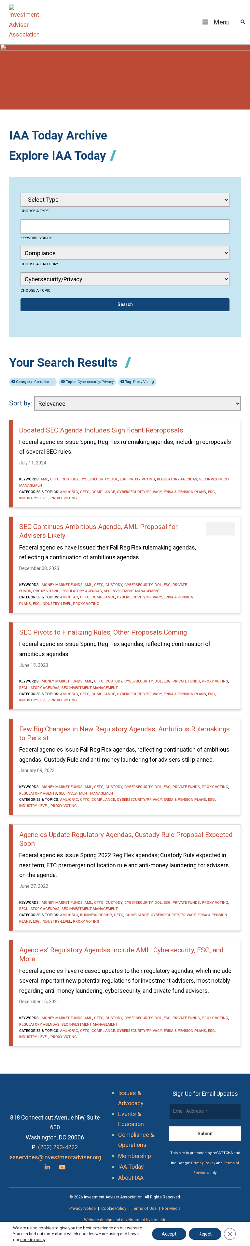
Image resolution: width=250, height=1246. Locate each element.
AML (44, 479)
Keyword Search (36, 238)
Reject (205, 1234)
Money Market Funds (62, 584)
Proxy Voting (139, 381)
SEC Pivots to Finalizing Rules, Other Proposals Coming (103, 632)
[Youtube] (62, 1167)
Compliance (35, 381)
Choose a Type (35, 211)
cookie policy (32, 1239)
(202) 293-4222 (58, 1147)
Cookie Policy (113, 1208)
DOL (114, 479)
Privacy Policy (203, 1163)
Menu (221, 22)
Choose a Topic (35, 290)
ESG (123, 479)
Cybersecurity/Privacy (90, 381)
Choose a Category (39, 264)
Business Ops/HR (96, 915)
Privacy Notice (82, 1208)
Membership (134, 1155)
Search (125, 304)
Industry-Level (34, 498)
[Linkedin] (47, 1167)
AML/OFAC (69, 492)
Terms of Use (144, 1208)
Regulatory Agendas (177, 479)
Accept (169, 1234)
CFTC (55, 479)
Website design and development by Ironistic (125, 1220)
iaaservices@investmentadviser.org (54, 1157)
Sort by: (20, 403)
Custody (70, 479)
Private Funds (186, 681)
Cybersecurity (94, 479)
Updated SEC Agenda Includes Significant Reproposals (101, 430)
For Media (171, 1208)
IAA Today (131, 1166)
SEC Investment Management (132, 591)
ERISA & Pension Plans (185, 492)
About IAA (131, 1177)
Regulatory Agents (38, 793)
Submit (205, 1133)
